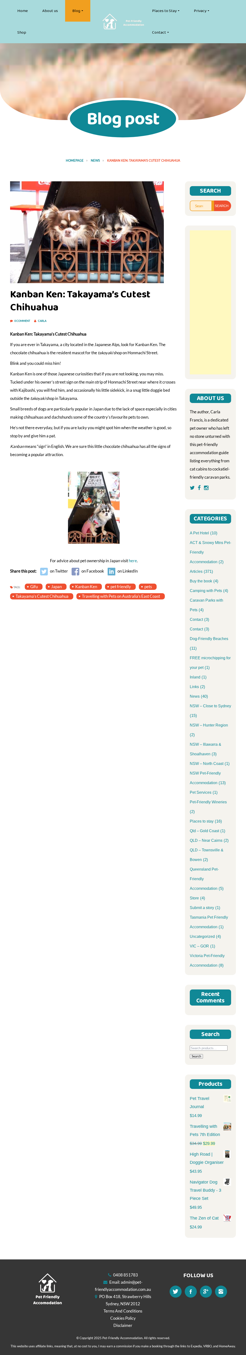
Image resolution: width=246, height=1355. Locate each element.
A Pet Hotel (199, 533)
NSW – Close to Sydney (210, 706)
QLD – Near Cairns (206, 840)
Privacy (200, 11)
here (133, 560)
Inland (195, 677)
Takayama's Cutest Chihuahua (42, 596)
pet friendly (121, 586)
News (95, 160)
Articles (196, 571)
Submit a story (202, 908)
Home (22, 11)
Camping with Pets (206, 591)
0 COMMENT (22, 320)
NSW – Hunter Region (209, 725)
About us (50, 11)
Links (194, 687)
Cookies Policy (123, 1318)
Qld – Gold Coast (204, 831)
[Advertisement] (210, 302)
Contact (159, 32)
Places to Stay (164, 11)
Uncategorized (202, 936)
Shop (21, 32)
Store (194, 898)
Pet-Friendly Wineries (208, 802)
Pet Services (200, 792)
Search (196, 1056)
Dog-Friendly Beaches (209, 639)
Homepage (75, 160)
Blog (76, 11)
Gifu (34, 586)
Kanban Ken (86, 586)
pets (148, 586)
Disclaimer (122, 1325)
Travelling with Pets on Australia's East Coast (121, 596)
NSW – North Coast (206, 764)
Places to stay (202, 821)
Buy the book (201, 581)
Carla (42, 320)
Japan (56, 586)
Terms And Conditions (123, 1310)
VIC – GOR (199, 946)
